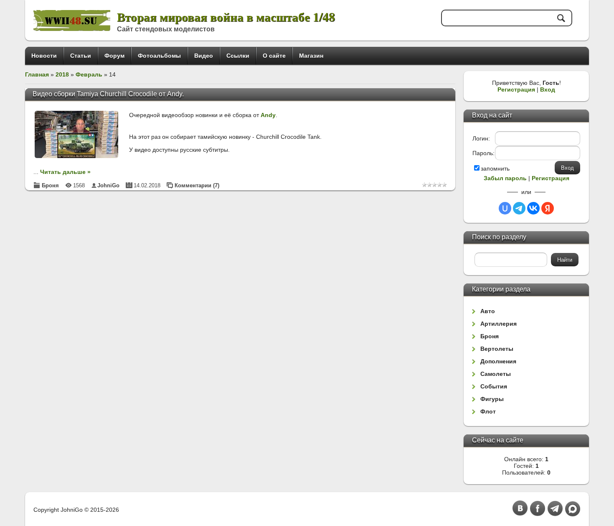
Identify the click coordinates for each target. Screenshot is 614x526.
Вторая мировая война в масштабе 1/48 (226, 17)
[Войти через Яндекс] (547, 208)
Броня (50, 185)
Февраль (89, 74)
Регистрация (516, 89)
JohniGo (108, 185)
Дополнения (498, 361)
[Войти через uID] (505, 208)
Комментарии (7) (197, 185)
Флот (488, 411)
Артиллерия (498, 323)
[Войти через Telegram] (519, 208)
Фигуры (492, 399)
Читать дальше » (65, 172)
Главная (37, 74)
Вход (547, 89)
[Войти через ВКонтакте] (533, 208)
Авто (487, 311)
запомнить (495, 168)
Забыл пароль (505, 178)
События (493, 386)
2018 (62, 74)
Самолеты (495, 373)
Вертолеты (496, 348)
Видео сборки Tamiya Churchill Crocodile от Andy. (108, 93)
